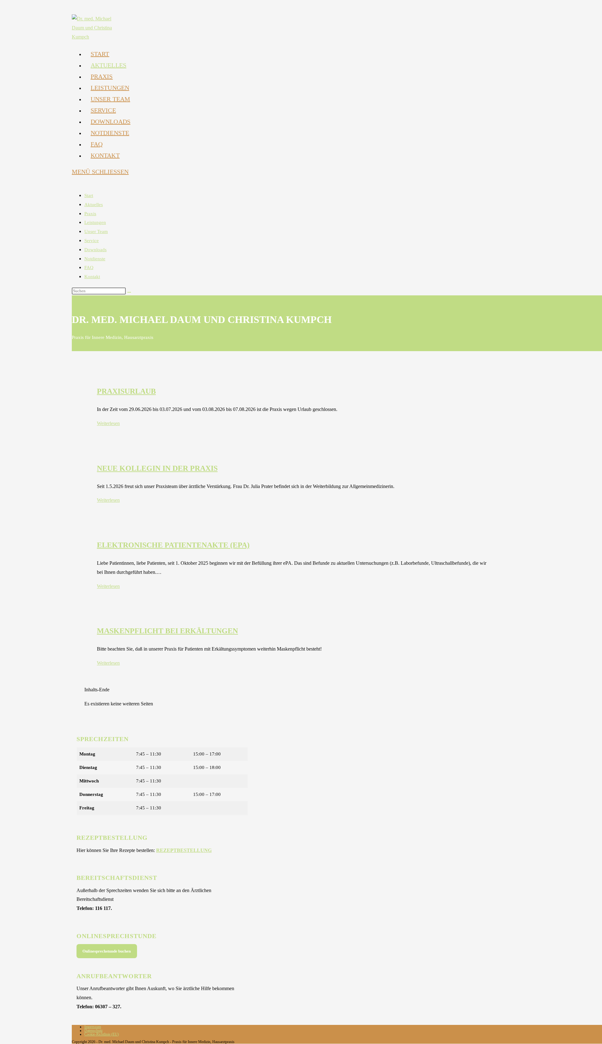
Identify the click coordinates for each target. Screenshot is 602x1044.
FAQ (88, 267)
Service (91, 240)
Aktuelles (93, 204)
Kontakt (92, 276)
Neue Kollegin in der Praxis (157, 468)
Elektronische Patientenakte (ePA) (173, 545)
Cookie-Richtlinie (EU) (101, 1034)
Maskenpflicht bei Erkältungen (167, 631)
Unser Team (96, 231)
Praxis (90, 213)
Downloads (95, 249)
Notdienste (94, 258)
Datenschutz (93, 1030)
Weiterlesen (108, 423)
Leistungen (95, 222)
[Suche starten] (129, 292)
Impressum (92, 1027)
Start (88, 195)
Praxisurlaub (126, 391)
